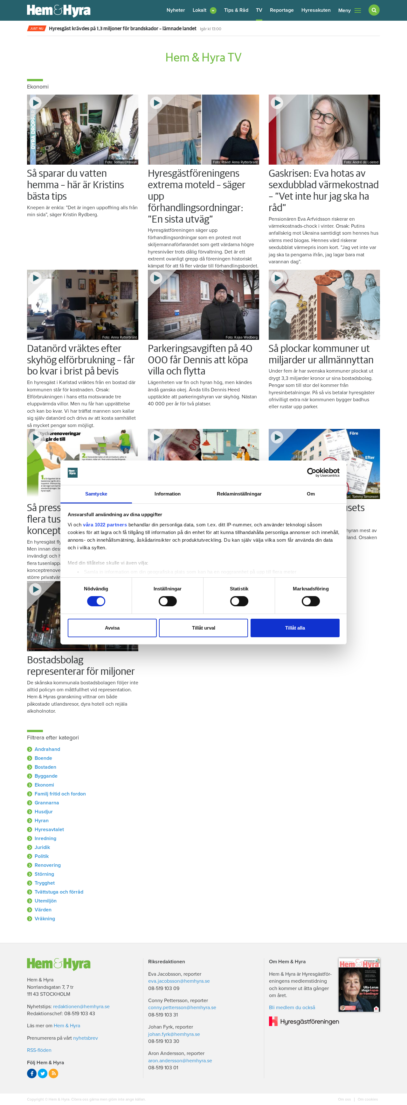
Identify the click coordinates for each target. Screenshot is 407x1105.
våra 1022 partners (105, 524)
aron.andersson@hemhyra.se (180, 1061)
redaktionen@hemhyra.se (81, 1006)
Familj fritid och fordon (60, 794)
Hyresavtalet (49, 829)
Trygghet (45, 883)
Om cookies (367, 1099)
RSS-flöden (39, 1050)
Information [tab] (168, 493)
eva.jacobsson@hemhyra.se (179, 981)
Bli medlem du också (292, 1007)
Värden (43, 910)
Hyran (42, 820)
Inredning (45, 838)
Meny (344, 10)
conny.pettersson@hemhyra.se (182, 1007)
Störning (44, 874)
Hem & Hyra (67, 1026)
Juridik (42, 847)
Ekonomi (44, 785)
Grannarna (47, 803)
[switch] (168, 601)
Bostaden (45, 767)
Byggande (46, 776)
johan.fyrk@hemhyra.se (174, 1034)
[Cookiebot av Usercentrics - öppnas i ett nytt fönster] (312, 472)
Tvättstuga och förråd (59, 892)
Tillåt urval (203, 628)
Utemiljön (46, 901)
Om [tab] (311, 493)
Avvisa (112, 628)
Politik (42, 856)
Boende (43, 758)
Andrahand (47, 749)
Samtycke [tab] (96, 493)
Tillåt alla (295, 628)
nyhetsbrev (85, 1038)
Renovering (48, 865)
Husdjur (44, 812)
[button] (205, 10)
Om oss (345, 1099)
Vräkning (45, 919)
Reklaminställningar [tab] (239, 493)
